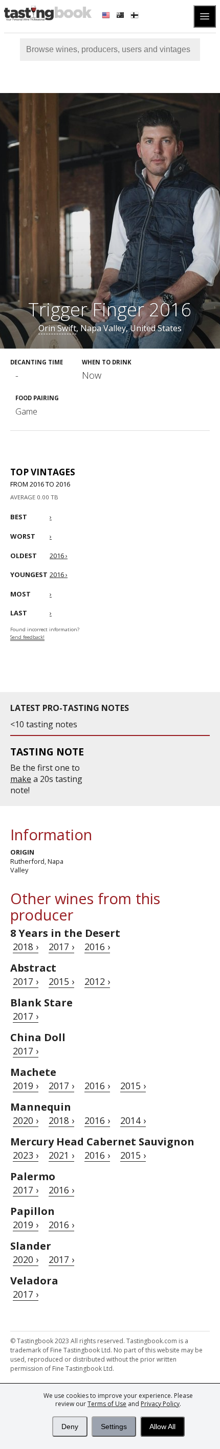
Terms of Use (106, 1403)
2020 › (25, 1120)
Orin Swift (57, 328)
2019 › (25, 1085)
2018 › (25, 946)
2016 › (97, 946)
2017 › (61, 946)
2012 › (97, 981)
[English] (107, 16)
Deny (69, 1426)
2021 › (61, 1155)
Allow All (162, 1426)
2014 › (133, 1120)
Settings (114, 1426)
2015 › (61, 981)
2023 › (25, 1155)
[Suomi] (135, 16)
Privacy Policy (160, 1403)
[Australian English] (121, 16)
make (20, 779)
